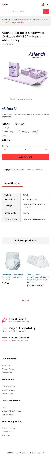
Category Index (8, 428)
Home (4, 19)
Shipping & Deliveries (11, 411)
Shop (11, 19)
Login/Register (8, 386)
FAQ (3, 407)
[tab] (12, 184)
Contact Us (7, 373)
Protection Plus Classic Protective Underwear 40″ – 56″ (12, 277)
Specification (12, 183)
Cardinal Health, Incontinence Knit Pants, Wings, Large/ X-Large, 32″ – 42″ (38, 278)
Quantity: (5, 146)
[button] (9, 132)
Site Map (6, 435)
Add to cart (25, 157)
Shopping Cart (8, 390)
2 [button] (25, 300)
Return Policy (8, 415)
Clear (4, 135)
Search (46, 11)
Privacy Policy (8, 369)
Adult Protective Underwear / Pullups (26, 170)
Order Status (7, 394)
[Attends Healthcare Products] (9, 108)
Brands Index (7, 432)
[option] (13, 270)
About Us (6, 365)
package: (5, 127)
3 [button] (28, 300)
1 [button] (23, 300)
